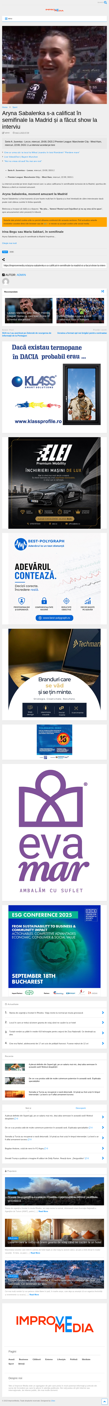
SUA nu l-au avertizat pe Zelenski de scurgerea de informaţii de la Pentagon (26, 334)
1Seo (53, 1401)
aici (45, 223)
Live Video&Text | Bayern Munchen (21, 157)
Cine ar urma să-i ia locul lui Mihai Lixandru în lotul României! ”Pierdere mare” (42, 152)
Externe (12, 1193)
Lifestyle (61, 1359)
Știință (21, 1364)
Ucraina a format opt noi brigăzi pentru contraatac (82, 333)
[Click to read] (80, 310)
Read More (43, 1211)
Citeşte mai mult (9, 243)
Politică (73, 1359)
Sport (11, 1364)
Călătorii (13, 1238)
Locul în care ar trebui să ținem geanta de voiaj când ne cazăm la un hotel (54, 1242)
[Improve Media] (54, 11)
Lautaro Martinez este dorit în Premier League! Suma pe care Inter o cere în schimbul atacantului (28, 316)
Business (23, 1359)
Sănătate (86, 1359)
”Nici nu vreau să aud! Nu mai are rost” (23, 161)
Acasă (11, 1359)
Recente (9, 1056)
